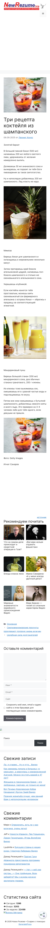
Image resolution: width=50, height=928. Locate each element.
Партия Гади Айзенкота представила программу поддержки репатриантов (22, 860)
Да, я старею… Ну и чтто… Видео (21, 764)
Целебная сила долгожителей (22, 635)
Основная (12, 624)
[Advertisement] (25, 45)
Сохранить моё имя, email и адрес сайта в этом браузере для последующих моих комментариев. (24, 707)
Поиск (7, 738)
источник (41, 517)
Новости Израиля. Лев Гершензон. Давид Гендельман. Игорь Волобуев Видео (24, 838)
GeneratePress (25, 924)
